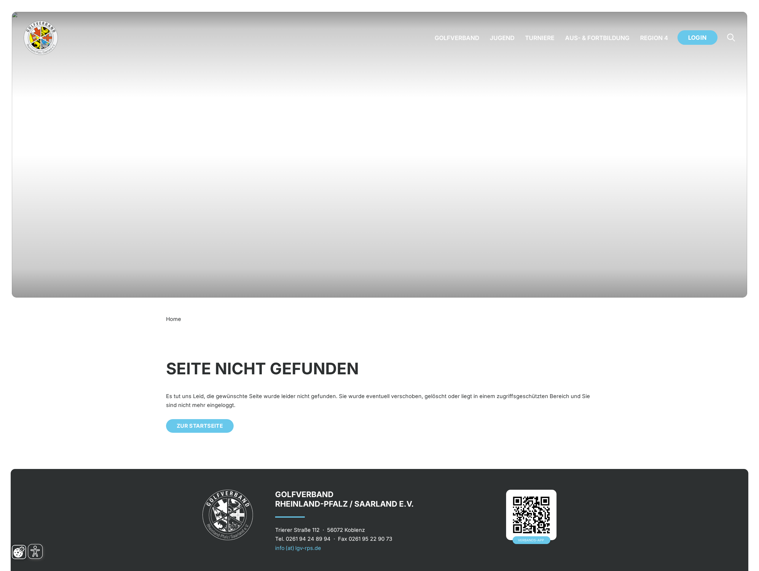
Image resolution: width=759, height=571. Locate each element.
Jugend (502, 38)
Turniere (539, 38)
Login (697, 37)
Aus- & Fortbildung (597, 38)
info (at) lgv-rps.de (298, 548)
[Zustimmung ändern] (19, 552)
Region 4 (654, 38)
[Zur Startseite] (41, 38)
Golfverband (457, 38)
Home (173, 319)
